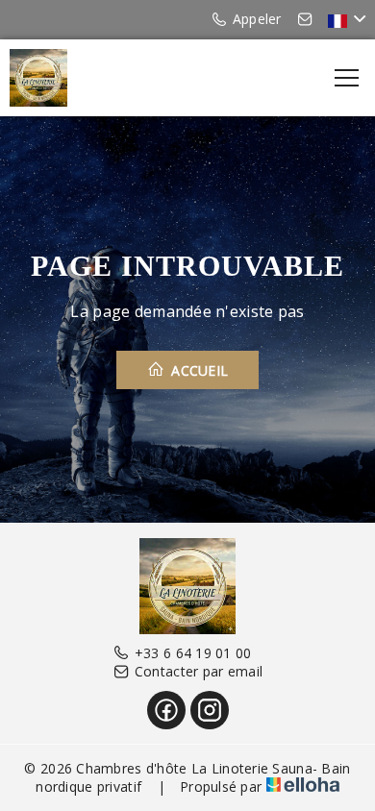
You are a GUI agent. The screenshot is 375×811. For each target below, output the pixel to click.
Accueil (197, 370)
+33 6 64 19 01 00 (193, 653)
